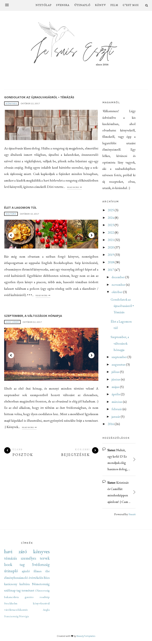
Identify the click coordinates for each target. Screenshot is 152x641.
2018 (111, 262)
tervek (45, 558)
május (116, 387)
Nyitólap (43, 5)
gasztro (29, 597)
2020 (111, 247)
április (116, 394)
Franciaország (11, 616)
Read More (73, 187)
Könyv (100, 5)
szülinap (10, 590)
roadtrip (45, 597)
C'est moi (131, 5)
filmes (38, 571)
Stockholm (10, 603)
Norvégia (24, 616)
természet (28, 590)
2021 (111, 240)
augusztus (119, 364)
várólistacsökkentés (16, 610)
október (117, 292)
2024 (111, 217)
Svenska (62, 5)
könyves (11, 103)
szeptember (119, 357)
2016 (111, 424)
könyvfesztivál (41, 603)
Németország (41, 584)
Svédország (41, 564)
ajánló (26, 571)
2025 (111, 210)
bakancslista (11, 597)
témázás (10, 558)
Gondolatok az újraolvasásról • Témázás (39, 97)
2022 (111, 232)
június (116, 379)
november (119, 284)
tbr (47, 571)
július (116, 372)
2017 (111, 269)
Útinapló (82, 5)
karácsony (10, 584)
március (117, 401)
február (117, 409)
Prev (11, 235)
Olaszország (42, 590)
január (116, 416)
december (118, 277)
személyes (28, 558)
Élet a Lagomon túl (20, 207)
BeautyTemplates (86, 635)
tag (18, 590)
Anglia (46, 609)
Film (114, 5)
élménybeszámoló (16, 577)
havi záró (12, 322)
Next (91, 235)
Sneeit (132, 514)
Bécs (47, 577)
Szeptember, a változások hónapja (33, 316)
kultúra (11, 213)
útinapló (11, 570)
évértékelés (36, 577)
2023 (111, 225)
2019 (111, 254)
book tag (14, 564)
